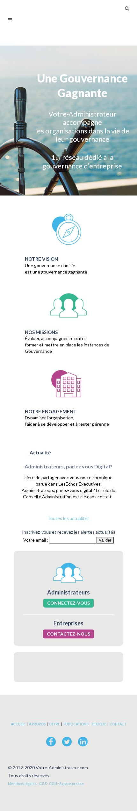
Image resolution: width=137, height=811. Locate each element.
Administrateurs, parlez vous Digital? (68, 466)
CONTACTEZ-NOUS (68, 634)
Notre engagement (51, 411)
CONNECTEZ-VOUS (68, 603)
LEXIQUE (99, 724)
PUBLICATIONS (75, 724)
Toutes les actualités (68, 518)
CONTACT (118, 724)
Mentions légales (22, 783)
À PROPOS (37, 724)
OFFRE (54, 724)
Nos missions (41, 332)
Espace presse (72, 783)
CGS (43, 783)
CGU (53, 783)
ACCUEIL (18, 724)
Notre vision (41, 259)
